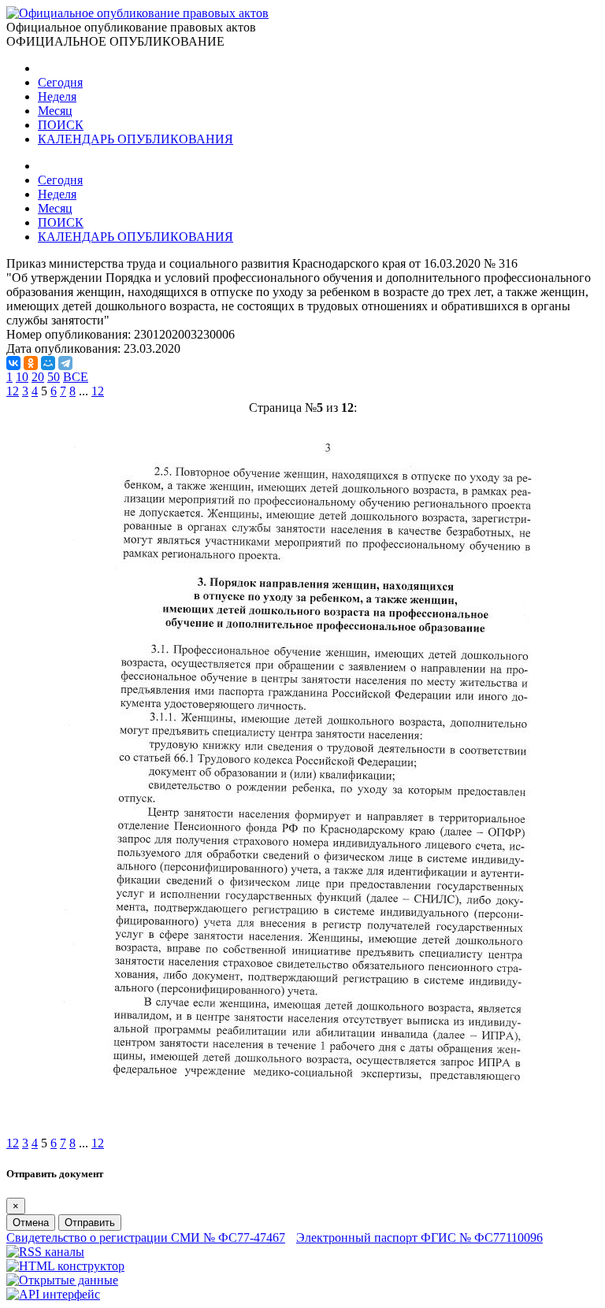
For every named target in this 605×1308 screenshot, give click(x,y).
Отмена (31, 1222)
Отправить (90, 1222)
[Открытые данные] (62, 1280)
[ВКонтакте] (13, 363)
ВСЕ (75, 377)
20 (38, 377)
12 (97, 391)
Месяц (55, 110)
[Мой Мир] (48, 363)
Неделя (57, 96)
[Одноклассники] (31, 363)
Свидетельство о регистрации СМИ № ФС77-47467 (145, 1237)
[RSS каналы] (45, 1251)
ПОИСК (61, 125)
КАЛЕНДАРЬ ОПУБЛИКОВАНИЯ (135, 139)
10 (22, 377)
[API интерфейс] (53, 1294)
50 (53, 377)
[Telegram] (65, 363)
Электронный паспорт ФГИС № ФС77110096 (419, 1237)
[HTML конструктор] (65, 1266)
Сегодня (60, 82)
